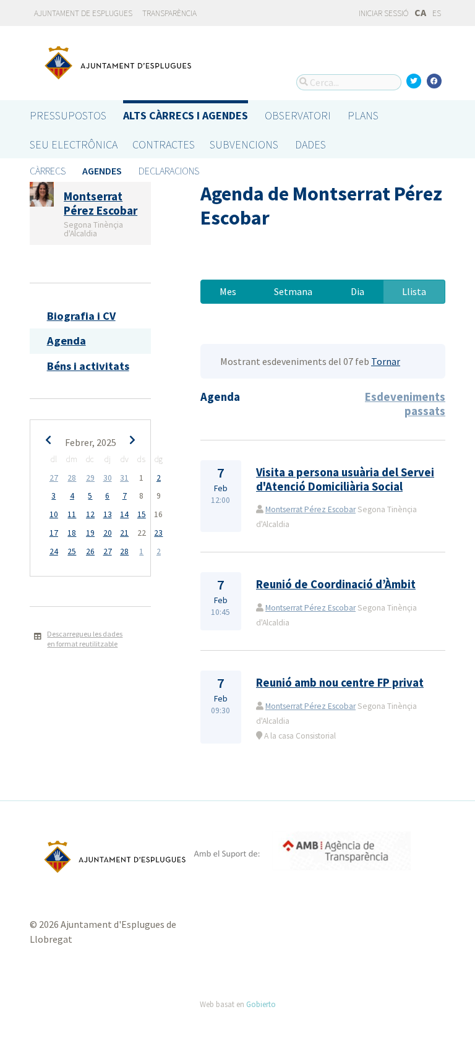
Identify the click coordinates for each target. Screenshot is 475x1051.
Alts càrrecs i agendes (185, 115)
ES (436, 13)
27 (53, 478)
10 (53, 514)
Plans (363, 115)
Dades (310, 144)
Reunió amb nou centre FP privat (340, 683)
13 (107, 514)
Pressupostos (68, 115)
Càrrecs (48, 171)
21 (124, 533)
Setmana (293, 291)
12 (90, 514)
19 (90, 533)
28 (71, 478)
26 (90, 551)
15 (141, 514)
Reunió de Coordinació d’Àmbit (336, 584)
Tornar (385, 361)
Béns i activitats (88, 366)
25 (71, 551)
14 (124, 514)
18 (71, 533)
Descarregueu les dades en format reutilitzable (84, 639)
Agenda (66, 340)
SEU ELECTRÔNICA (74, 144)
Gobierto (261, 1004)
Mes (228, 291)
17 (53, 533)
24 (53, 551)
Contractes (163, 144)
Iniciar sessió (383, 13)
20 (107, 533)
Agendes (102, 171)
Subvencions (244, 144)
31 (124, 478)
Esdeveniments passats (405, 404)
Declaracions (169, 171)
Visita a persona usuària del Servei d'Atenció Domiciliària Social (345, 479)
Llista (414, 291)
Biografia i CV (81, 316)
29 (90, 478)
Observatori (298, 115)
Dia (357, 291)
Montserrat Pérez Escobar (310, 509)
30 (107, 478)
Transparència (169, 13)
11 (71, 514)
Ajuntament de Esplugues (83, 13)
